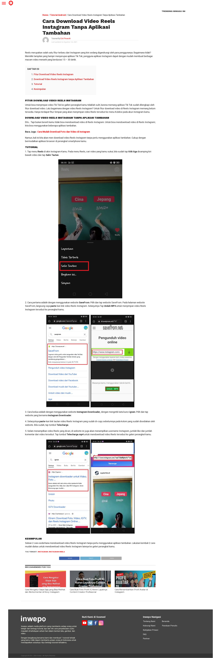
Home (45, 15)
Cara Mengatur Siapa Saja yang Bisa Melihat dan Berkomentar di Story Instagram (45, 590)
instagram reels (57, 552)
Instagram (43, 552)
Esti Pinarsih (66, 38)
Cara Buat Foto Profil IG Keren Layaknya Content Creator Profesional (88, 590)
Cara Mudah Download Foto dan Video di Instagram (63, 132)
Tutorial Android (58, 15)
